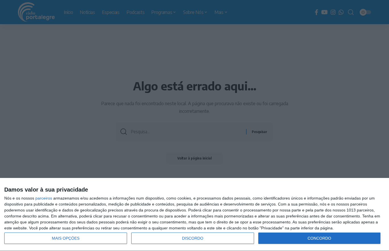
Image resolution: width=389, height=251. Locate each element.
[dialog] (194, 214)
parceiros (43, 198)
